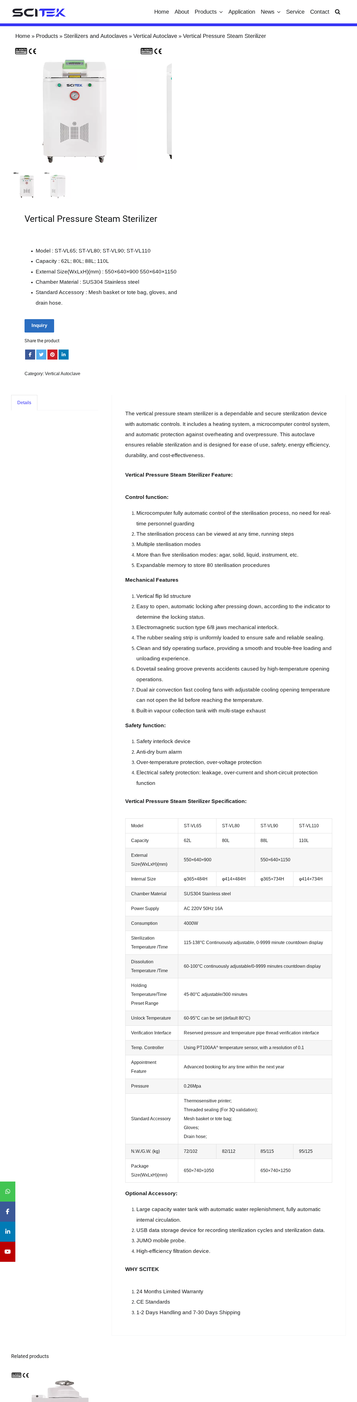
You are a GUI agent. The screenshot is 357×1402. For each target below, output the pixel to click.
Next (168, 107)
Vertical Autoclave (62, 373)
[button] (337, 11)
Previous (15, 107)
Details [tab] (24, 402)
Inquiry (39, 325)
